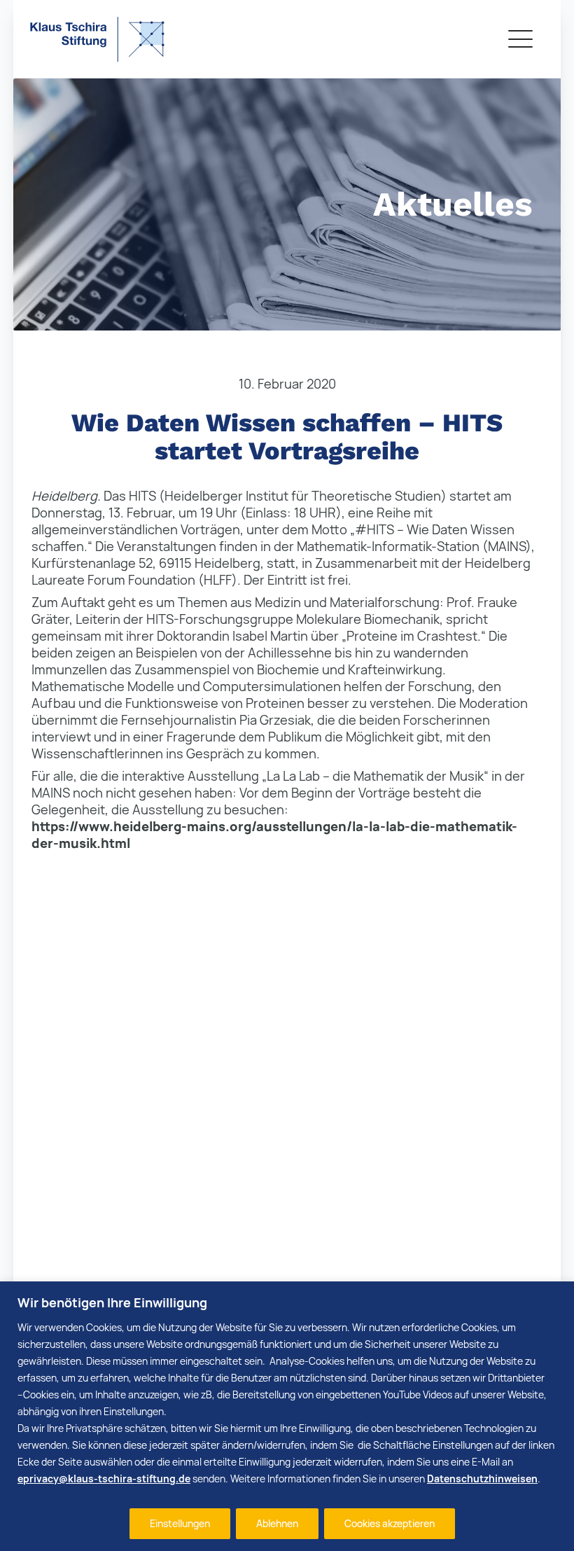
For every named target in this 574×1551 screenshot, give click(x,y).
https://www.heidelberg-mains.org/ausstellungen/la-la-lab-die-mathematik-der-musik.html (274, 834)
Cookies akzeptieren (389, 1523)
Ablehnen (277, 1523)
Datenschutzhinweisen (482, 1478)
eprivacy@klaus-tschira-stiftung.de (104, 1478)
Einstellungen (180, 1523)
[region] (287, 1416)
